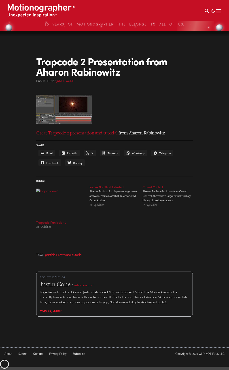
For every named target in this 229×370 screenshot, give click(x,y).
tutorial (77, 254)
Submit (22, 353)
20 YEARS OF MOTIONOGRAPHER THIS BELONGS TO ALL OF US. (114, 24)
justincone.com (84, 285)
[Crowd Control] (169, 196)
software (64, 254)
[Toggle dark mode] (213, 10)
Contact (38, 353)
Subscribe (79, 353)
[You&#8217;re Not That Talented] (116, 196)
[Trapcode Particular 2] (60, 202)
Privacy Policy (58, 353)
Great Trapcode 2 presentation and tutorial (76, 133)
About (8, 353)
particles (51, 254)
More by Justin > (51, 311)
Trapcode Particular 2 (51, 222)
